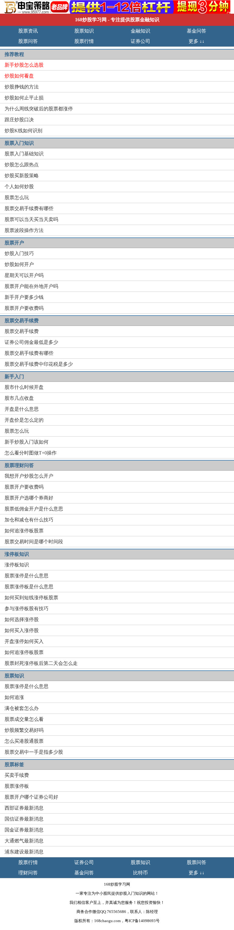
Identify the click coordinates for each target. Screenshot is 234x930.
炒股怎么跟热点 (22, 164)
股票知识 (84, 30)
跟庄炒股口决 (19, 119)
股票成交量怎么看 (24, 719)
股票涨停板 (17, 786)
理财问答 (28, 872)
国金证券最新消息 (24, 829)
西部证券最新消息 (24, 808)
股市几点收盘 (19, 398)
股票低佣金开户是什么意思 (34, 508)
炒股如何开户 (19, 264)
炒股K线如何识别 (23, 130)
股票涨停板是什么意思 (29, 586)
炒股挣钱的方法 (22, 86)
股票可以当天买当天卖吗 (31, 219)
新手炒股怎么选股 (24, 64)
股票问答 (28, 41)
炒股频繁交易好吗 (24, 730)
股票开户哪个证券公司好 (31, 797)
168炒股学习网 (91, 19)
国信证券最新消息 (24, 818)
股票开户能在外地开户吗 (31, 286)
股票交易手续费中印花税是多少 (39, 364)
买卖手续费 (17, 775)
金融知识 (140, 30)
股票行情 (84, 41)
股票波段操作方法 (24, 230)
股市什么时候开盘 (24, 387)
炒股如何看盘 (19, 75)
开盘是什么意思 (22, 409)
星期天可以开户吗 (24, 275)
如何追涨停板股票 (24, 530)
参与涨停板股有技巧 (26, 608)
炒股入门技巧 (19, 253)
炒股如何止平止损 (24, 97)
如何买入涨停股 (22, 630)
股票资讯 (28, 30)
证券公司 (140, 41)
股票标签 (14, 764)
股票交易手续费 (22, 331)
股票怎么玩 (17, 197)
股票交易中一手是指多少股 (34, 752)
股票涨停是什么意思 (26, 575)
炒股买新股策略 (22, 175)
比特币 (140, 872)
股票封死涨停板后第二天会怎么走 (41, 663)
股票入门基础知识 (24, 153)
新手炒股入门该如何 (26, 441)
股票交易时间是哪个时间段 (34, 541)
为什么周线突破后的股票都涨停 (39, 108)
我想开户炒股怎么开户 (29, 476)
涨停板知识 (17, 564)
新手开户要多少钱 (24, 297)
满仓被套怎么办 (22, 708)
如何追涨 (14, 697)
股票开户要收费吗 (24, 308)
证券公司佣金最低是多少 (31, 342)
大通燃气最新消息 (24, 840)
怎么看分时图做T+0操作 (31, 452)
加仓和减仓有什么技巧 (29, 519)
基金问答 (196, 30)
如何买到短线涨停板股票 (31, 597)
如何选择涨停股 (22, 619)
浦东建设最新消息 (24, 851)
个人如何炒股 (19, 186)
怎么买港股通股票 (24, 741)
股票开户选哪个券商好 (29, 497)
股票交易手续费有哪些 (29, 208)
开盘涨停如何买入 (24, 641)
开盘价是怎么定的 (24, 420)
